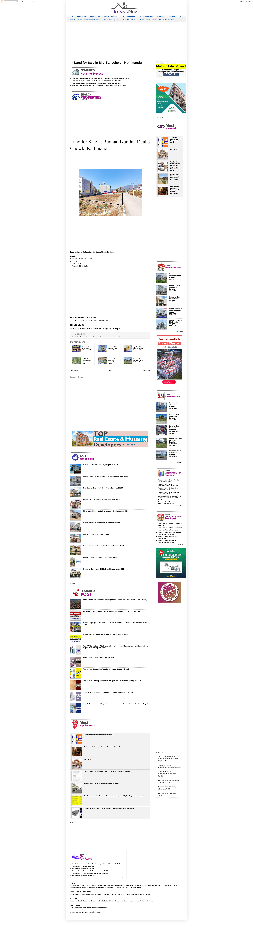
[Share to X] (80, 334)
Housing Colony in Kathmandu (80, 894)
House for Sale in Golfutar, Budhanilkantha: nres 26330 (103, 546)
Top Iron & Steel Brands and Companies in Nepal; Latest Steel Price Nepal (109, 808)
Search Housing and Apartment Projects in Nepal (95, 328)
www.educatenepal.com (78, 907)
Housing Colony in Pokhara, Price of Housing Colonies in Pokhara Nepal (96, 83)
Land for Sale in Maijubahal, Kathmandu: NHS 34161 (175, 453)
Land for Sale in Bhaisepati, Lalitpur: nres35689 (175, 417)
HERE (77, 320)
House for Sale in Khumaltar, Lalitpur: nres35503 (167, 788)
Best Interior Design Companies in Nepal (98, 657)
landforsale (101, 337)
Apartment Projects (146, 16)
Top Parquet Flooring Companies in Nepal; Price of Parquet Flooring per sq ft (112, 681)
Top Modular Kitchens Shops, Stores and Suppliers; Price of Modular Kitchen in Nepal (115, 704)
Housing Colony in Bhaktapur (141, 894)
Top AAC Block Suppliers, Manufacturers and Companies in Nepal (108, 692)
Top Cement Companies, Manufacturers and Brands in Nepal (106, 669)
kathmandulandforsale (91, 337)
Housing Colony (129, 16)
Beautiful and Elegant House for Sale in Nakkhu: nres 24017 (105, 476)
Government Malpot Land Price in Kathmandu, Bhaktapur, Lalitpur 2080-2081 (112, 611)
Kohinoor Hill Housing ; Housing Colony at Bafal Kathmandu (104, 747)
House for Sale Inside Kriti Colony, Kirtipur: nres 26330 (103, 569)
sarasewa (107, 337)
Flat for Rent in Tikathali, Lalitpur (83, 866)
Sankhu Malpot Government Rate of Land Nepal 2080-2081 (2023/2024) (108, 771)
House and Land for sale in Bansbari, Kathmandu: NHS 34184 (175, 442)
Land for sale (95, 16)
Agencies (90, 887)
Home (71, 16)
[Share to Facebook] (82, 334)
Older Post (146, 370)
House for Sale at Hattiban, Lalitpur (96, 534)
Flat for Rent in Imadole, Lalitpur (83, 868)
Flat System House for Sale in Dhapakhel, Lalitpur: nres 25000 (106, 511)
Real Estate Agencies (112, 20)
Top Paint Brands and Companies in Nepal (98, 734)
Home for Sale (75, 885)
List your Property (175, 16)
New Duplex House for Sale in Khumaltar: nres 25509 (103, 488)
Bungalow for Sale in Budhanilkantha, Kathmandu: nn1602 (169, 766)
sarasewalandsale (115, 337)
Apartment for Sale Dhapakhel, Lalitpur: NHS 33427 (168, 488)
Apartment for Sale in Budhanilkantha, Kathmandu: (168, 485)
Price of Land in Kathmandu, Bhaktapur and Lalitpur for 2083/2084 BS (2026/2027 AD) (115, 599)
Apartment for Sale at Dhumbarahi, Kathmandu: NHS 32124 (169, 502)
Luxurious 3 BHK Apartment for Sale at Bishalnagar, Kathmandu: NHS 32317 (170, 497)
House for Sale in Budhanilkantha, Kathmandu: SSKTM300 (175, 311)
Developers (161, 16)
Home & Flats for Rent (111, 16)
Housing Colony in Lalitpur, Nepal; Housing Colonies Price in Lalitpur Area (97, 80)
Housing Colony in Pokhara (121, 894)
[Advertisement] (126, 41)
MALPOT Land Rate (166, 20)
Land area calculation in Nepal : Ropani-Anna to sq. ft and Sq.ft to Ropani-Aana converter (114, 796)
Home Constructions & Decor (89, 20)
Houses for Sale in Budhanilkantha (103, 901)
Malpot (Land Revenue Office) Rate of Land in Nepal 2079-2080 (106, 634)
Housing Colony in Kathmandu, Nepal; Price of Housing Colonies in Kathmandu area (100, 78)
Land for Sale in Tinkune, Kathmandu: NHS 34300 (175, 405)
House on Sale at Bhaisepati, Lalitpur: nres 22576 (101, 465)
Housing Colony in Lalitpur (101, 894)
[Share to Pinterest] (84, 334)
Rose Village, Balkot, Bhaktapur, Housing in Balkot (101, 783)
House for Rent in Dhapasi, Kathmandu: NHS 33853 (167, 541)
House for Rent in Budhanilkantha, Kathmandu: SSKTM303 (169, 533)
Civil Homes (88, 759)
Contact (72, 20)
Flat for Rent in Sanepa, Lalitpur (82, 875)
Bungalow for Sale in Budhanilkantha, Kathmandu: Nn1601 (167, 773)
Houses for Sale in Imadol (124, 901)
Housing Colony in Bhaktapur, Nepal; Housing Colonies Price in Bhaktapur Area (99, 85)
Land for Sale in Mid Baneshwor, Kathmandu (108, 62)
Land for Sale (85, 885)
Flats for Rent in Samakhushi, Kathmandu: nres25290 (90, 871)
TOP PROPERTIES (130, 20)
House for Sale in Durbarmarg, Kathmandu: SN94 (101, 523)
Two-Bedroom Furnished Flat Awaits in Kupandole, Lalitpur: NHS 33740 (96, 864)
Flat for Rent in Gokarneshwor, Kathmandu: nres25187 (90, 873)
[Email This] (76, 334)
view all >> (179, 331)
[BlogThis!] (78, 334)
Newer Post (74, 370)
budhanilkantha (80, 337)
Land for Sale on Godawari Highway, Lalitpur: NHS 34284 (175, 429)
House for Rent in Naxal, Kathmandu (170, 528)
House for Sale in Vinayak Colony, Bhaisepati (100, 557)
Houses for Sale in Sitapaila (144, 901)
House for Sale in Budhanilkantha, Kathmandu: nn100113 (175, 276)
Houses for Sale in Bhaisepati (80, 901)
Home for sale (82, 16)
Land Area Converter (148, 20)
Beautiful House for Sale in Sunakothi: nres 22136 (101, 499)
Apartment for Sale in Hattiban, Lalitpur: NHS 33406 (168, 493)
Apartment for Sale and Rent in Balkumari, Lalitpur (168, 480)
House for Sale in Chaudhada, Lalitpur (175, 298)
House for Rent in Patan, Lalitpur (169, 530)
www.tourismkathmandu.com (97, 907)
